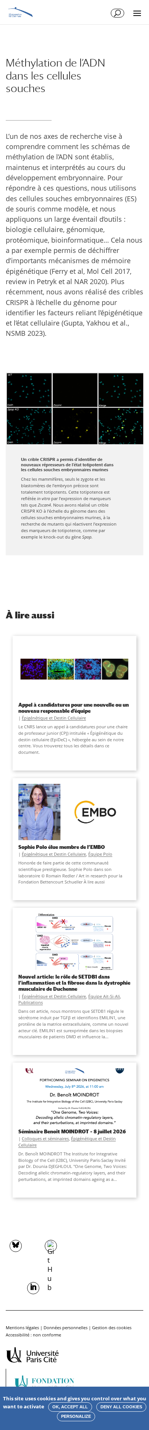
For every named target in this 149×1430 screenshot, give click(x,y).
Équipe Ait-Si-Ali (104, 996)
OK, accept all (70, 1407)
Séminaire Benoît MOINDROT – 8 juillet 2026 (72, 1131)
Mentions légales (22, 1327)
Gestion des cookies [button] (111, 1327)
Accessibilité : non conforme (33, 1335)
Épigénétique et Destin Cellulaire (54, 718)
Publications (30, 1002)
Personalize (76, 1416)
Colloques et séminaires (45, 1138)
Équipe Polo (100, 854)
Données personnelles (65, 1327)
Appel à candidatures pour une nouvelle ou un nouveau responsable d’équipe (73, 708)
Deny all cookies (121, 1407)
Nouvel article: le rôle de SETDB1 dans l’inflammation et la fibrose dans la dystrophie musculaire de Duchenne (74, 983)
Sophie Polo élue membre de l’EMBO (61, 847)
